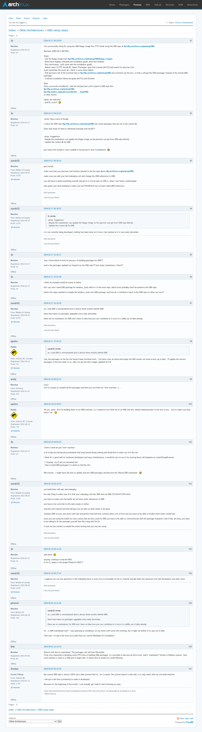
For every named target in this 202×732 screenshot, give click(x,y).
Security (170, 5)
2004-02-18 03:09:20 (52, 442)
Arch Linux (16, 4)
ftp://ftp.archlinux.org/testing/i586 (139, 46)
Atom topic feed (186, 718)
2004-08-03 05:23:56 (52, 669)
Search (27, 18)
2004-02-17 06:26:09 (52, 41)
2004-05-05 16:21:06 (52, 603)
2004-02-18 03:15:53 (52, 484)
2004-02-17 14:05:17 (52, 255)
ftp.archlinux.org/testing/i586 (120, 171)
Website (16, 179)
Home (112, 5)
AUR (180, 5)
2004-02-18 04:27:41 (52, 573)
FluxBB (189, 722)
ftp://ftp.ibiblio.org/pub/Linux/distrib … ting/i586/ (66, 92)
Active (178, 22)
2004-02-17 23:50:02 (52, 341)
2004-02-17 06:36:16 (52, 161)
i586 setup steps (57, 30)
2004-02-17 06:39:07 (52, 208)
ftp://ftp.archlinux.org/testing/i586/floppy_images (90, 59)
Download (192, 5)
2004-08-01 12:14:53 (52, 647)
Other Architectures (31, 30)
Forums (137, 5)
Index (11, 18)
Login (45, 18)
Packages (124, 5)
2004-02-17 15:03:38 (52, 277)
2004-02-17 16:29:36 (52, 303)
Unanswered (187, 22)
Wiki (148, 5)
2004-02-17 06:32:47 (52, 113)
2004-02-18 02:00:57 (52, 404)
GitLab (158, 5)
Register (36, 18)
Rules (18, 18)
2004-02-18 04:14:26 (52, 549)
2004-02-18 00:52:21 (52, 379)
